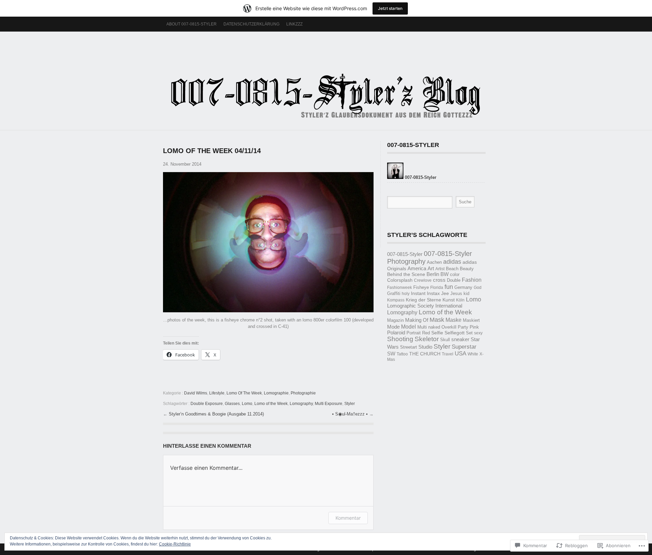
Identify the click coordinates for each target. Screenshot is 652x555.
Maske (453, 320)
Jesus (456, 293)
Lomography (301, 403)
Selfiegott (455, 332)
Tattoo (402, 354)
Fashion (472, 280)
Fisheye (421, 287)
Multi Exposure (328, 403)
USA (460, 353)
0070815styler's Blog (326, 77)
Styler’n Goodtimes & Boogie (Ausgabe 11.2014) (216, 414)
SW (391, 353)
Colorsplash (400, 280)
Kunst (448, 299)
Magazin (395, 320)
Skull (445, 339)
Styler (349, 403)
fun (449, 286)
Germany (463, 287)
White (473, 354)
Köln (460, 300)
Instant (418, 293)
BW (444, 274)
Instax (433, 293)
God (478, 287)
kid (466, 293)
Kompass (395, 300)
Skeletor (427, 339)
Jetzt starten (390, 8)
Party (463, 327)
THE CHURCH (424, 353)
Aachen (434, 262)
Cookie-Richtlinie (175, 544)
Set (469, 332)
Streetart (408, 347)
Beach (452, 268)
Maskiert (471, 320)
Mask (437, 319)
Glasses (232, 403)
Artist (440, 268)
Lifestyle (216, 393)
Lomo (247, 403)
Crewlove (423, 280)
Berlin (433, 274)
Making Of (416, 320)
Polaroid (396, 332)
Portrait (413, 332)
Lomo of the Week (271, 403)
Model (408, 326)
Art (431, 268)
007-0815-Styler (404, 254)
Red (426, 332)
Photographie (303, 393)
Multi (422, 327)
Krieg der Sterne (423, 299)
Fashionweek (399, 287)
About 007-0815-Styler (191, 24)
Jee (445, 293)
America (417, 268)
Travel (447, 354)
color (454, 274)
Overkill (448, 327)
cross (439, 280)
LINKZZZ (294, 24)
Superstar (464, 347)
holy (406, 293)
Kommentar (348, 518)
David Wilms (195, 393)
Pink (474, 327)
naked (434, 327)
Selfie (437, 332)
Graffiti (393, 293)
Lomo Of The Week (244, 393)
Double (453, 280)
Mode (393, 327)
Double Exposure (207, 403)
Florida (436, 287)
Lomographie (276, 393)
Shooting (400, 339)
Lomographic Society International (424, 306)
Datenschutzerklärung (251, 24)
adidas (452, 261)
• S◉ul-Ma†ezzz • (350, 414)
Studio (425, 347)
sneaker (460, 339)
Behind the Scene (406, 274)
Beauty (467, 268)
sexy (478, 333)
